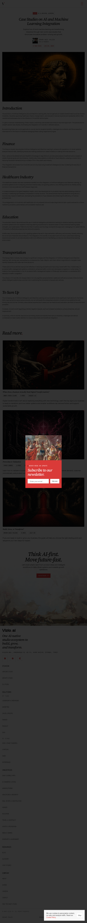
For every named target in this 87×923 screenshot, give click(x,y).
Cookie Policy (51, 917)
